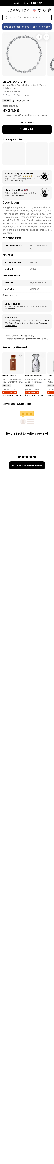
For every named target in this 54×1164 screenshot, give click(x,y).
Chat (24, 323)
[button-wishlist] (44, 10)
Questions (24, 404)
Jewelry (15, 336)
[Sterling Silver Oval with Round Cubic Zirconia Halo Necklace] (46, 37)
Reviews (8, 404)
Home (7, 336)
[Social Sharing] (39, 37)
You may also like (12, 139)
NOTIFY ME (27, 129)
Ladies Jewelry (27, 336)
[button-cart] (50, 10)
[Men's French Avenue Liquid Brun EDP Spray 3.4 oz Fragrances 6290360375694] (20, 355)
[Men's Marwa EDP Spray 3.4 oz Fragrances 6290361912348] (43, 355)
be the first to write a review (27, 465)
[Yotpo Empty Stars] (9, 95)
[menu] (4, 10)
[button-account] (39, 10)
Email (17, 323)
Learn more (18, 181)
